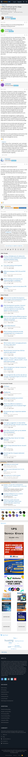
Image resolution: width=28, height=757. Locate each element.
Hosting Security (4, 696)
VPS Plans (6, 386)
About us (15, 755)
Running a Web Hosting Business (11, 478)
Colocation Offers (5, 720)
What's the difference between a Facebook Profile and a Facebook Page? (15, 404)
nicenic (5, 346)
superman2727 (7, 387)
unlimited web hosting (18, 12)
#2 (26, 35)
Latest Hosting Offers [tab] (5, 482)
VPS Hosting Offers (14, 363)
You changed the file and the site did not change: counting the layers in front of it (15, 375)
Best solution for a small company (12, 475)
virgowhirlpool (6, 334)
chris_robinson (7, 441)
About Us (5, 734)
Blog (4, 736)
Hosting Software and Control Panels (14, 274)
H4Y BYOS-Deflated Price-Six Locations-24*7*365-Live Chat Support (13, 494)
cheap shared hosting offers (6, 12)
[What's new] (23, 1)
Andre (5, 407)
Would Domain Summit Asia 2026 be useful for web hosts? (14, 351)
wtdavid (5, 448)
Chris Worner (6, 378)
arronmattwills (7, 414)
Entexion (4, 142)
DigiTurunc (6, 261)
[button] (1, 2)
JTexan (5, 274)
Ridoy (5, 433)
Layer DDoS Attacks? (9, 325)
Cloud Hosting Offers (5, 716)
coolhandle (8, 84)
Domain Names (10, 346)
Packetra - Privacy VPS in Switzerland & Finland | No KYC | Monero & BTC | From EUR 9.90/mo (15, 486)
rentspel (5, 312)
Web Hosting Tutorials (11, 289)
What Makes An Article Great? (11, 464)
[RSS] (22, 755)
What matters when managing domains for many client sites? (15, 343)
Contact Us (5, 741)
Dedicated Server (12, 456)
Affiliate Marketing (13, 321)
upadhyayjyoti (5, 10)
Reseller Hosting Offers (6, 711)
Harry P (5, 289)
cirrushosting (8, 29)
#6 (26, 211)
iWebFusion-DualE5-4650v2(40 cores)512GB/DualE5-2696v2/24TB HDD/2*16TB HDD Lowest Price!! (12, 501)
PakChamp (6, 266)
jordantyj (5, 399)
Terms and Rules (8, 755)
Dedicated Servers (5, 692)
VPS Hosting (13, 426)
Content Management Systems (15, 393)
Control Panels (4, 698)
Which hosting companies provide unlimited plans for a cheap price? (13, 332)
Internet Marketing (11, 399)
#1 (26, 22)
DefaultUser (6, 456)
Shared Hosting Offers (6, 709)
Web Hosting (11, 266)
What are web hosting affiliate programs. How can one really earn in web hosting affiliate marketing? (15, 318)
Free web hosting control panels (13, 265)
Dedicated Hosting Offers (14, 261)
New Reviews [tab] (14, 482)
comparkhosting (7, 426)
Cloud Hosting (4, 694)
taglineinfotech (7, 301)
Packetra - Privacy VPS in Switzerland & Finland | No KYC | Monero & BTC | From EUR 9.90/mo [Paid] (15, 359)
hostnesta (7, 159)
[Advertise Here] (6, 616)
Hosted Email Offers (5, 718)
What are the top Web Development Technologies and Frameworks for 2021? (15, 298)
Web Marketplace (5, 722)
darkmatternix (6, 321)
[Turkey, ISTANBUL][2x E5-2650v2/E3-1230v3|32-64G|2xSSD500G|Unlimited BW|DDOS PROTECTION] (15, 257)
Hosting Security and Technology (13, 327)
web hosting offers (5, 13)
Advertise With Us (6, 739)
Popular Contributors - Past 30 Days (11, 509)
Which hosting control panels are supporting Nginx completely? (13, 279)
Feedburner (7, 392)
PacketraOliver (7, 363)
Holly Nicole (6, 393)
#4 (26, 164)
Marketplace (5, 743)
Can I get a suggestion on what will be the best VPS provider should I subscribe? (15, 423)
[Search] (26, 1)
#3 (26, 89)
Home (19, 755)
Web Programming (14, 414)
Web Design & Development (16, 301)
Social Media (9, 407)
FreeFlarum (8, 232)
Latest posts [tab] (3, 461)
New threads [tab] (10, 461)
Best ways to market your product (13, 398)
